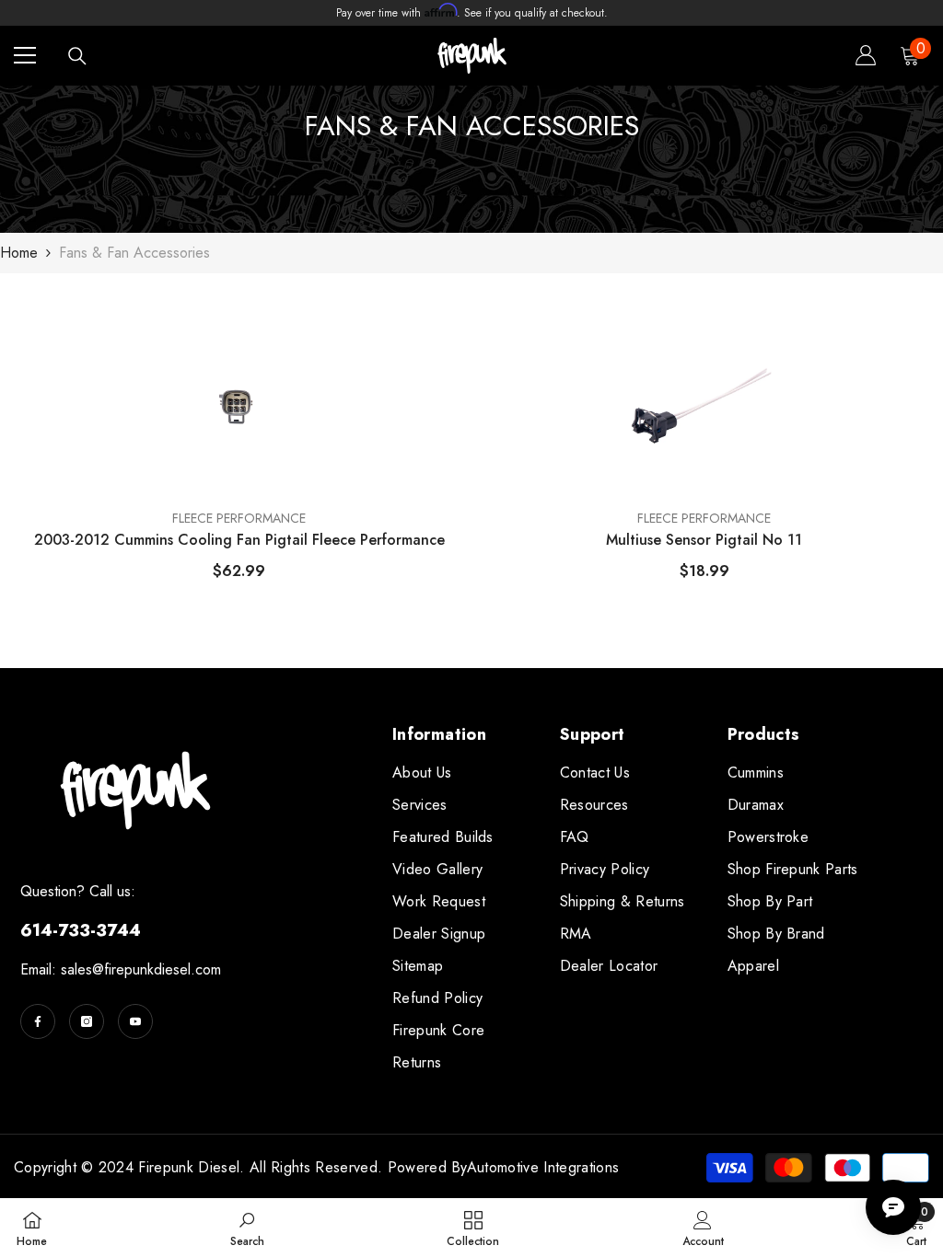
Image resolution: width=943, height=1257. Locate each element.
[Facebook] (37, 1021)
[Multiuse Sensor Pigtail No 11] (704, 402)
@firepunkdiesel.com (156, 969)
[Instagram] (86, 1021)
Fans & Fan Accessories (134, 252)
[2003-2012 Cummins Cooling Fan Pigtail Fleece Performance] (239, 402)
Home (19, 252)
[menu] (25, 55)
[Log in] (866, 55)
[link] (247, 1227)
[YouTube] (135, 1021)
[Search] (77, 56)
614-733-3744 (80, 930)
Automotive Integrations (543, 1167)
